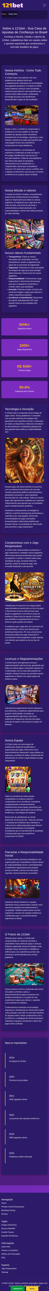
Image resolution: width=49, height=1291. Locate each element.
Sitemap (4, 1272)
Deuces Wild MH (8, 1229)
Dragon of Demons (9, 1225)
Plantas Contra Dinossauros (12, 1207)
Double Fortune (7, 1232)
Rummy (4, 1214)
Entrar (32, 1288)
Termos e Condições (9, 1250)
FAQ (3, 1258)
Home (3, 1203)
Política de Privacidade (10, 1254)
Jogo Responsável (9, 1269)
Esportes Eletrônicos (9, 1236)
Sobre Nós (5, 1247)
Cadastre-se (17, 1288)
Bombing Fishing (8, 1210)
